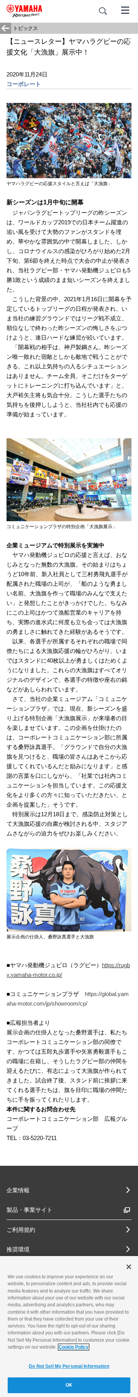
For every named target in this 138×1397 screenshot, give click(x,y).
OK (69, 1385)
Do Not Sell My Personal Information (69, 1366)
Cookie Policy (74, 1347)
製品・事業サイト (30, 1209)
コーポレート (24, 84)
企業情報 (18, 1190)
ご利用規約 (21, 1229)
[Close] (128, 1266)
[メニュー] (125, 10)
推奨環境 (18, 1249)
